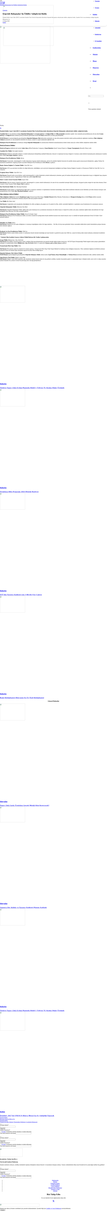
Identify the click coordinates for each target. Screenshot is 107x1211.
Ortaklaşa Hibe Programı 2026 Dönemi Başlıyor (19, 492)
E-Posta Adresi (4, 1125)
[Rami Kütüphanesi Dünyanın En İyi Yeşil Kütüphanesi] (12, 612)
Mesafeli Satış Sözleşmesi (55, 1188)
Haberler (3, 384)
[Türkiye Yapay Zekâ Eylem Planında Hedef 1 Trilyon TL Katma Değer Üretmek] (12, 302)
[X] (4, 3)
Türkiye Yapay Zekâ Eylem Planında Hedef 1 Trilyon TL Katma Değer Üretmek (32, 388)
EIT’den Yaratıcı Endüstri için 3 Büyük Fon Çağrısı (21, 595)
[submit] (0, 1136)
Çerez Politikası (55, 1186)
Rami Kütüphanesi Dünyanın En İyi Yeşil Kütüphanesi (22, 698)
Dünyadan (3, 801)
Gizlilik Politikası (55, 1185)
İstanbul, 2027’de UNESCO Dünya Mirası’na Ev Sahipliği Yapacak (27, 1116)
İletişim (55, 1182)
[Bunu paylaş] (0, 128)
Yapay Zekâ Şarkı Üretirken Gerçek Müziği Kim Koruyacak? (24, 805)
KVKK (4, 1131)
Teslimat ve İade (55, 1189)
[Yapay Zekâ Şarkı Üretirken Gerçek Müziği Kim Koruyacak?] (12, 720)
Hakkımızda (55, 1180)
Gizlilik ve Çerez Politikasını (53, 1208)
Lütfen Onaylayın (5, 1130)
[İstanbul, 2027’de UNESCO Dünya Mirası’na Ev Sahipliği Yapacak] (12, 1030)
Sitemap (55, 1191)
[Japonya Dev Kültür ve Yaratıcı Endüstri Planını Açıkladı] (12, 822)
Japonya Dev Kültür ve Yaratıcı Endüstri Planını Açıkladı (23, 907)
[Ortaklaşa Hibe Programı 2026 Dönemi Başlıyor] (12, 406)
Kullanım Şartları (55, 1183)
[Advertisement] (53, 274)
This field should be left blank (8, 1133)
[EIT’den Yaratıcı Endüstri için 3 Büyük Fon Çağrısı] (12, 509)
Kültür (2, 1112)
